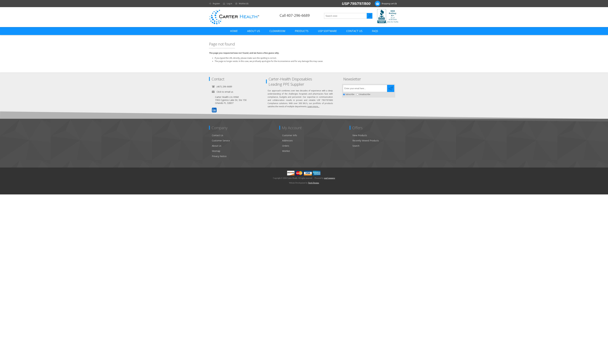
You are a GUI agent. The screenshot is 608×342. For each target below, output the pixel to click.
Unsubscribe (364, 94)
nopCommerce (329, 178)
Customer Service (221, 140)
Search (369, 16)
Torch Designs (313, 183)
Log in (229, 3)
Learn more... (313, 106)
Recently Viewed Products (365, 140)
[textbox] (345, 16)
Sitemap (216, 150)
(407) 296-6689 (224, 86)
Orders (285, 145)
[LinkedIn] (214, 110)
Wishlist (286, 150)
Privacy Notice (219, 156)
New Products (359, 135)
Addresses (287, 140)
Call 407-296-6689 (295, 16)
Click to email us (225, 91)
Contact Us (217, 135)
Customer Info (289, 135)
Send (390, 88)
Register (216, 3)
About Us (216, 145)
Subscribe (349, 94)
